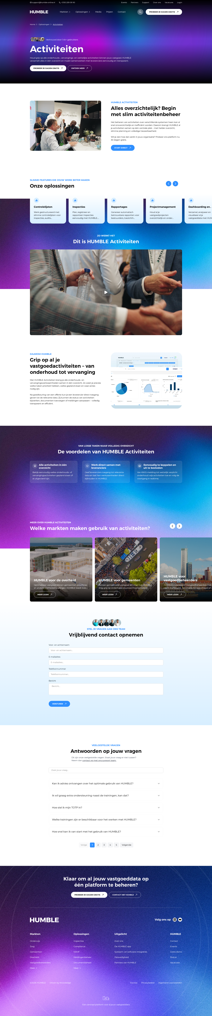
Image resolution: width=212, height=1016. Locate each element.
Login (179, 2)
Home (32, 24)
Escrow (133, 983)
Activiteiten (58, 24)
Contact (122, 12)
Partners (134, 2)
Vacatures (169, 2)
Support (145, 2)
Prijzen (109, 12)
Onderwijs (35, 941)
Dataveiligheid (121, 957)
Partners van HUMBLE (125, 962)
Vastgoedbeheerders (40, 962)
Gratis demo (176, 952)
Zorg (32, 946)
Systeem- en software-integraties (130, 952)
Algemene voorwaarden (170, 983)
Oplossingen (82, 12)
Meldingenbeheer (82, 957)
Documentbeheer (83, 962)
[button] (168, 183)
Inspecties (79, 941)
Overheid (34, 957)
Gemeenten (36, 952)
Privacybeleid (147, 983)
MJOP (76, 952)
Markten (64, 12)
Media (98, 12)
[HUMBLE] (39, 11)
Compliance (79, 946)
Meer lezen (43, 594)
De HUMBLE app (122, 946)
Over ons (157, 2)
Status (173, 957)
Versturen (57, 704)
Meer (32, 968)
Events (124, 2)
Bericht (52, 681)
